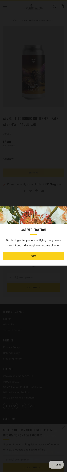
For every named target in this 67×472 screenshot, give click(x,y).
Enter (33, 256)
